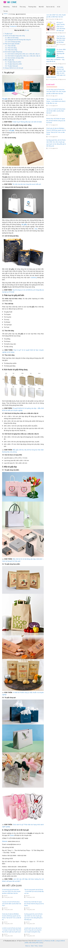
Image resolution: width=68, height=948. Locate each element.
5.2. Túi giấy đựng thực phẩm (13, 64)
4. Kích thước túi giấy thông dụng (12, 52)
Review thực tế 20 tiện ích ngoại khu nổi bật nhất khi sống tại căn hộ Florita (34, 903)
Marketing (6, 7)
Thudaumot (13, 26)
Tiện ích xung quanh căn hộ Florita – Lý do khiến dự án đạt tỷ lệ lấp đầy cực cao (34, 891)
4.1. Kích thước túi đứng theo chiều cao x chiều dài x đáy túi (22, 54)
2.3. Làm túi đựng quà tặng (12, 41)
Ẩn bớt (26, 30)
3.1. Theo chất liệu (10, 46)
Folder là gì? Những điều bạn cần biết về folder (27, 122)
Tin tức (5, 11)
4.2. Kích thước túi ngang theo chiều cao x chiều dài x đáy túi (22, 56)
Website (4, 841)
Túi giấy (4, 99)
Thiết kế (14, 7)
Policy (36, 946)
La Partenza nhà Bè (48, 941)
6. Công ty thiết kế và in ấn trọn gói (13, 68)
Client (32, 946)
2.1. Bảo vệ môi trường (11, 38)
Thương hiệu (32, 7)
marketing (34, 277)
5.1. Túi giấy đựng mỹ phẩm (13, 62)
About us (27, 946)
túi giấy (11, 130)
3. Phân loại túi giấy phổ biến (11, 44)
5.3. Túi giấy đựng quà (11, 66)
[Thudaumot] (10, 2)
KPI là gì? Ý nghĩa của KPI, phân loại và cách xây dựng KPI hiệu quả (61, 26)
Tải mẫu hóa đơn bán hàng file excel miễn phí (26, 184)
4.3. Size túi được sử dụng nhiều (14, 58)
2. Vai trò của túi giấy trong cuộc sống (14, 35)
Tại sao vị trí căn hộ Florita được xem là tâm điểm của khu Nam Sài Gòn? (11, 903)
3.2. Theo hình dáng (11, 48)
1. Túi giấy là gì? (7, 33)
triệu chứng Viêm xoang (36, 942)
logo (36, 229)
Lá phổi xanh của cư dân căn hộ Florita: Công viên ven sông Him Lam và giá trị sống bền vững (33, 930)
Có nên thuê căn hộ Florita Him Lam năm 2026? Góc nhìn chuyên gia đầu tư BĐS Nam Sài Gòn (11, 891)
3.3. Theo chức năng (11, 50)
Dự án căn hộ (50, 7)
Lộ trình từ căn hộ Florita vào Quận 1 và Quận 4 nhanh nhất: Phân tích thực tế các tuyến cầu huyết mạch (11, 930)
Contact (41, 946)
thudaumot (39, 941)
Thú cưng (23, 7)
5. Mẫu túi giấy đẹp (8, 60)
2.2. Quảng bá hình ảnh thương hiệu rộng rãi (17, 39)
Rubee (12, 835)
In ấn (58, 7)
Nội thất (41, 7)
